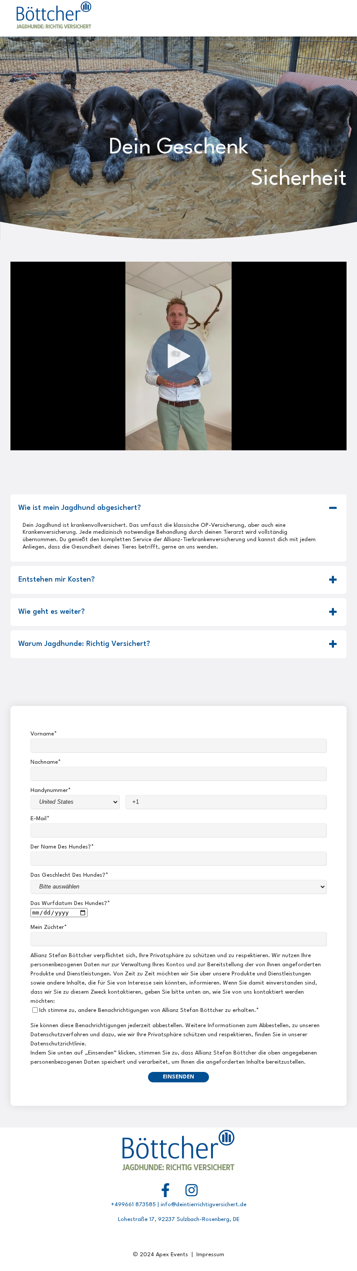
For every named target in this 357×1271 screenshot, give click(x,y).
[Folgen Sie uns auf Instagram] (191, 1190)
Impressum (210, 1255)
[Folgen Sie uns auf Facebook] (165, 1190)
